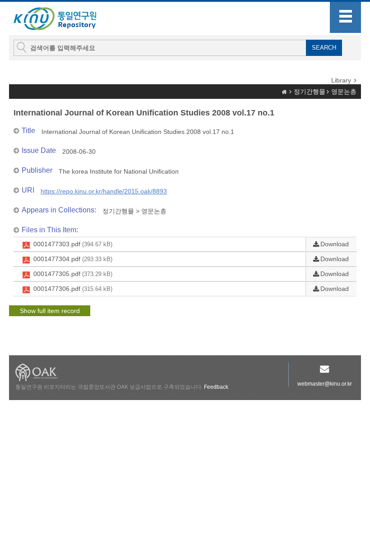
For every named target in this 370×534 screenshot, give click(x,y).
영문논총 (343, 91)
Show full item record (50, 310)
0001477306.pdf (72, 288)
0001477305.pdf (72, 273)
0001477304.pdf (72, 258)
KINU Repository (62, 19)
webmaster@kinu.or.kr (324, 384)
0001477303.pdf (72, 244)
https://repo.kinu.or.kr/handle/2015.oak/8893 (104, 191)
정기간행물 (309, 91)
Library (341, 80)
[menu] (345, 17)
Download (334, 244)
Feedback (216, 387)
